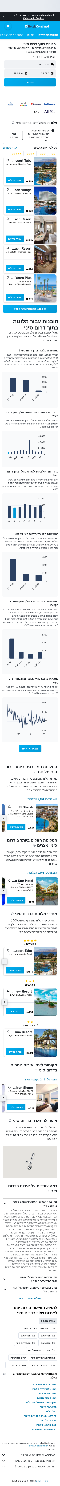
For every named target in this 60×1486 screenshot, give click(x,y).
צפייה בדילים (14, 180)
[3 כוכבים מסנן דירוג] (43, 154)
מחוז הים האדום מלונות (44, 1384)
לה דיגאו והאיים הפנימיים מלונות (40, 1415)
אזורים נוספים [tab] (48, 1320)
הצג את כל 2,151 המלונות (42, 799)
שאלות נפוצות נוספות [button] (30, 1298)
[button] (3, 16)
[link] (30, 309)
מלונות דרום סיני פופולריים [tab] (41, 1350)
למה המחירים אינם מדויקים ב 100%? (35, 1466)
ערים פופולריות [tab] (18, 1357)
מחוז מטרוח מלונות (46, 1397)
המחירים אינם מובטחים (38, 1445)
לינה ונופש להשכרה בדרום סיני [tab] (39, 1328)
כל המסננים (10, 147)
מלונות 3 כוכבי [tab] (47, 1335)
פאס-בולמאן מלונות (46, 1424)
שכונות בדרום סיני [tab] (17, 1365)
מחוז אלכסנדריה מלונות (44, 1388)
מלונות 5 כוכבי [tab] (47, 1342)
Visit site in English (33, 18)
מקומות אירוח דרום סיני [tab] (43, 1357)
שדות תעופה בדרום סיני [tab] (43, 1365)
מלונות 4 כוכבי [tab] (27, 1335)
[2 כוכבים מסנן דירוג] (53, 154)
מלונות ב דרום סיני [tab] (25, 1342)
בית (46, 1480)
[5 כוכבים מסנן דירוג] (16, 154)
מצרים (38, 1480)
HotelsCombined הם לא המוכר (38, 1455)
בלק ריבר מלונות (48, 1406)
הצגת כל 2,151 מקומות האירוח (39, 1079)
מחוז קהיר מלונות (47, 1393)
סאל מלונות (50, 1411)
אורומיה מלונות (48, 1420)
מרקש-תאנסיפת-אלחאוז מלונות (40, 1402)
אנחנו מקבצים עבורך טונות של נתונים (35, 1460)
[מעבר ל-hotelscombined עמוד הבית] (36, 26)
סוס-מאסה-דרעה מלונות (44, 1429)
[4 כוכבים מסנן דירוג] (31, 154)
